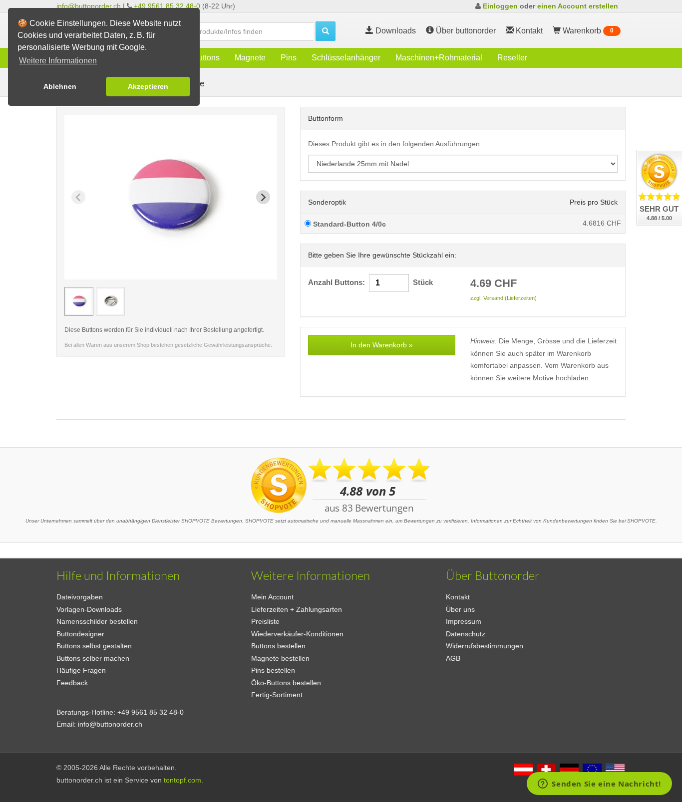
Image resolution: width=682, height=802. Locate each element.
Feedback (72, 683)
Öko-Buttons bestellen (286, 683)
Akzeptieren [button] (148, 86)
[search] (326, 31)
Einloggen (500, 6)
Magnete (250, 57)
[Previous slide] (78, 197)
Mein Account (272, 597)
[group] (78, 301)
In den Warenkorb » (381, 345)
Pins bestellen (273, 670)
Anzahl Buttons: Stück (370, 282)
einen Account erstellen (577, 6)
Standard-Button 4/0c (348, 224)
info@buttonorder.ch (88, 6)
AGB (453, 658)
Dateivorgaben (79, 597)
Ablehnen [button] (59, 86)
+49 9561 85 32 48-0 (167, 6)
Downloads (394, 30)
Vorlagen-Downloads (89, 609)
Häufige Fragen (81, 670)
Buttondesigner (80, 634)
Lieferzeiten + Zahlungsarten (296, 609)
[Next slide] (263, 197)
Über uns (460, 609)
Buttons (206, 57)
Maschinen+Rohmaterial (438, 57)
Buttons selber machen (92, 658)
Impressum (463, 621)
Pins (289, 57)
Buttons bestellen (278, 646)
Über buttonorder (465, 30)
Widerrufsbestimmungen (484, 646)
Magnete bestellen (280, 658)
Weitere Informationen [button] (58, 60)
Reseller (512, 57)
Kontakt (458, 597)
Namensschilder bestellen (97, 621)
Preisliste (265, 621)
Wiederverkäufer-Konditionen (297, 634)
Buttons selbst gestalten (94, 646)
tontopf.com (182, 780)
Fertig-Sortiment (277, 695)
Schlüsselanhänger (346, 57)
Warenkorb (587, 30)
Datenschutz (465, 634)
